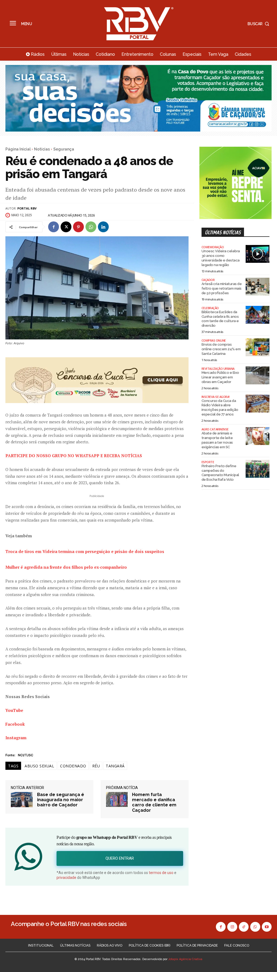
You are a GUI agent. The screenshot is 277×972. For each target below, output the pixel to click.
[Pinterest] (78, 226)
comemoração (213, 247)
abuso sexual (39, 765)
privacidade (66, 877)
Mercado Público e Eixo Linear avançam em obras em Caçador (220, 377)
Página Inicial (18, 149)
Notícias (42, 149)
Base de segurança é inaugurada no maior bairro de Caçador (60, 799)
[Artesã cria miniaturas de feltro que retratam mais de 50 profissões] (257, 287)
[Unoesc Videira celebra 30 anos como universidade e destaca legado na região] (257, 254)
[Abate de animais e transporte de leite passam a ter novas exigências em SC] (257, 436)
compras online (214, 340)
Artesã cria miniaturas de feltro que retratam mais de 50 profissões (222, 288)
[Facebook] (53, 226)
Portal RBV (27, 208)
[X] (66, 226)
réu (96, 765)
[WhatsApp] (90, 226)
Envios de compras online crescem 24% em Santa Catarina (221, 349)
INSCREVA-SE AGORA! (216, 397)
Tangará (115, 765)
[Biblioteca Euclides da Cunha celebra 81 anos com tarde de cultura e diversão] (257, 315)
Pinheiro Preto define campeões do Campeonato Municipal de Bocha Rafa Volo (220, 473)
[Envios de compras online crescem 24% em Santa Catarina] (257, 347)
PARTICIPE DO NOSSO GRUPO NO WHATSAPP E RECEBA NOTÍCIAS (73, 455)
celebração (210, 308)
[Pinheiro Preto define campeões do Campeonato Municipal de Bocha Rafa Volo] (257, 469)
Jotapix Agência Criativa (185, 959)
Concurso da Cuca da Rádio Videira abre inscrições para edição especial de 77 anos (220, 408)
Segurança (63, 149)
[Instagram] (232, 927)
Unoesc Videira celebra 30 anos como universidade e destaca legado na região (221, 258)
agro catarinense (215, 429)
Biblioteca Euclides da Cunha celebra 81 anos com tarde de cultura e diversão (220, 319)
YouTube (14, 710)
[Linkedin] (103, 226)
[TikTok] (244, 927)
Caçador (208, 280)
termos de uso (161, 872)
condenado (73, 765)
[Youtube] (267, 927)
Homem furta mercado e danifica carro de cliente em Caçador (154, 802)
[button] (260, 24)
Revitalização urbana (218, 368)
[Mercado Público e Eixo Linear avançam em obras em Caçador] (257, 375)
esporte (208, 462)
